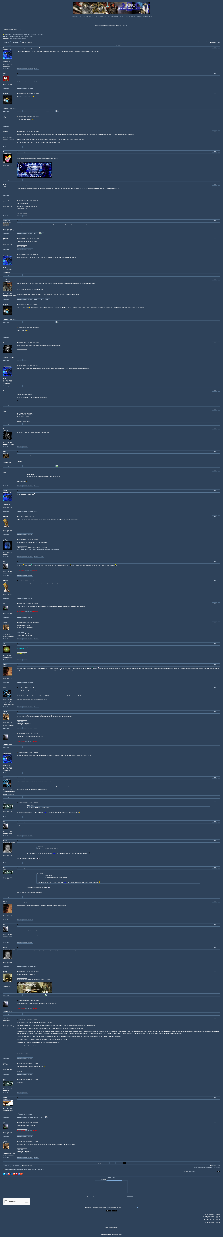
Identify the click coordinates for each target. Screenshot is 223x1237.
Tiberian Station (20, 632)
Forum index (8, 34)
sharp (108, 1207)
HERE (126, 25)
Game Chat (27, 34)
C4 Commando (29, 1113)
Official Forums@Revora (53, 549)
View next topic (216, 40)
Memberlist (109, 16)
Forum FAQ (91, 16)
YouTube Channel (31, 549)
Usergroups (116, 16)
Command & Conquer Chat (37, 34)
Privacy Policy (98, 16)
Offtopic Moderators (22, 38)
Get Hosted (79, 16)
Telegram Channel (41, 549)
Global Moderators (13, 38)
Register (122, 16)
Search (104, 16)
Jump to (186, 1171)
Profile (126, 16)
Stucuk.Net (38, 82)
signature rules (28, 570)
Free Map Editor (20, 82)
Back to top (6, 68)
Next (219, 42)
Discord (19, 549)
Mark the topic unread (198, 40)
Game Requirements (30, 82)
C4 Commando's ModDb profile (24, 1114)
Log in (149, 16)
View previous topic (208, 40)
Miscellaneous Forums (17, 34)
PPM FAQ (85, 16)
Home (73, 16)
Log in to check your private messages (138, 16)
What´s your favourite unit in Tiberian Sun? (18, 37)
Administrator (130, 1196)
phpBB (111, 1227)
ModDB (24, 549)
